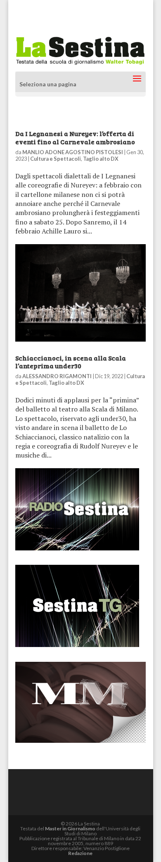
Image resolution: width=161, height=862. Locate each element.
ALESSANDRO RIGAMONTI (57, 376)
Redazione (80, 853)
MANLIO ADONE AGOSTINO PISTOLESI (72, 152)
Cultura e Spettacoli (55, 158)
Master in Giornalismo (70, 828)
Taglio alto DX (100, 158)
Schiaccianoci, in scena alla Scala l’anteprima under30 (70, 362)
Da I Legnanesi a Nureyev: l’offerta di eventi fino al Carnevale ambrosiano (75, 137)
